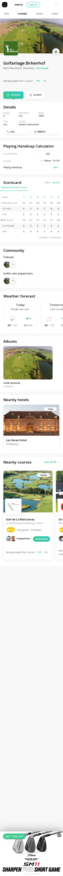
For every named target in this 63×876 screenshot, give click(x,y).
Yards (47, 183)
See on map (42, 68)
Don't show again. (31, 873)
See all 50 (50, 462)
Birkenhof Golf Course (14, 187)
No (45, 80)
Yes (38, 80)
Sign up (33, 4)
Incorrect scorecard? (50, 237)
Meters (56, 183)
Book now (42, 539)
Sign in (19, 4)
